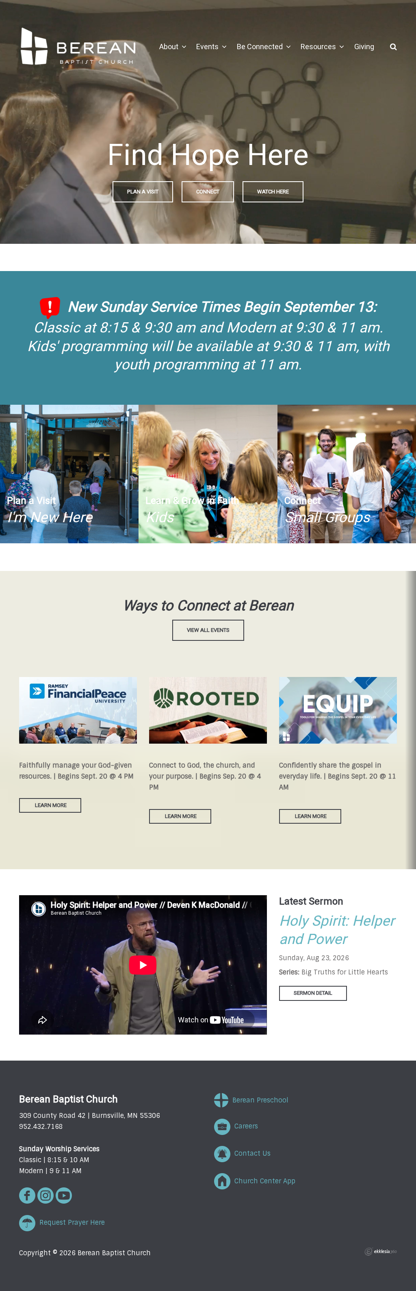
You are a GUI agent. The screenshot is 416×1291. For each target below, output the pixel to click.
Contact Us (250, 1153)
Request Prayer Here (70, 1222)
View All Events (208, 630)
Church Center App (262, 1181)
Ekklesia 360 (380, 1252)
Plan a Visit (142, 191)
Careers (244, 1126)
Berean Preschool (258, 1100)
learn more (181, 816)
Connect (207, 191)
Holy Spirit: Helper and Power (336, 930)
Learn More (50, 805)
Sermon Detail (313, 993)
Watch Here (273, 191)
